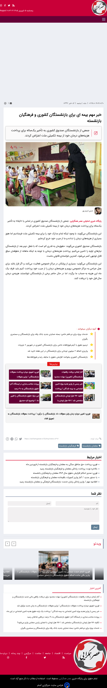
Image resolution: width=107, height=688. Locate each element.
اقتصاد (57, 653)
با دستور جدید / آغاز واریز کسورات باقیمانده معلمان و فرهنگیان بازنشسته (64, 477)
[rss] (13, 6)
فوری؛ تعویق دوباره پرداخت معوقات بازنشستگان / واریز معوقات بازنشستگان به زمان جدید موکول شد (24, 375)
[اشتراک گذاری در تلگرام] (11, 439)
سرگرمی (27, 653)
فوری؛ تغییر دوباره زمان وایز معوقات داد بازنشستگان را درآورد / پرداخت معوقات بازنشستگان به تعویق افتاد (49, 416)
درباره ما (4, 653)
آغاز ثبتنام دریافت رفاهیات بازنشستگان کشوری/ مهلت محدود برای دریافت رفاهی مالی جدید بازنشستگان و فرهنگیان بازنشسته (68, 375)
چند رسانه (15, 653)
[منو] (53, 19)
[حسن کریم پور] (97, 210)
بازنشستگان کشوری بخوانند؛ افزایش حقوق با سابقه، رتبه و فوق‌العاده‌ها (57, 357)
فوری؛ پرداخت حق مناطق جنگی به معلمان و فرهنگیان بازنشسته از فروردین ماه (61, 464)
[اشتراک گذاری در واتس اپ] (16, 439)
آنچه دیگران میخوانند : (86, 329)
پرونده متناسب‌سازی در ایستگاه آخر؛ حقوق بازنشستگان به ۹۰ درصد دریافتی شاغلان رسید (24, 387)
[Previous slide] (14, 544)
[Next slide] (7, 544)
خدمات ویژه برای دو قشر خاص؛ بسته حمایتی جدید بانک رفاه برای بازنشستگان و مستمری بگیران (49, 337)
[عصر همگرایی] (99, 7)
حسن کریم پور (87, 211)
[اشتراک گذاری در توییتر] (20, 439)
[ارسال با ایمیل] (11, 103)
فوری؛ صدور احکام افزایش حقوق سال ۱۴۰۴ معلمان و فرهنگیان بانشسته (65, 473)
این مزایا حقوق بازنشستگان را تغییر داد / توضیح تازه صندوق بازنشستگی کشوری (25, 399)
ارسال (95, 527)
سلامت (38, 653)
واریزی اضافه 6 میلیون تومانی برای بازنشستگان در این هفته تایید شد (58, 351)
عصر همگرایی (64, 678)
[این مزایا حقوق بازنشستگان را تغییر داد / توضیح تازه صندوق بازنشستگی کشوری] (46, 398)
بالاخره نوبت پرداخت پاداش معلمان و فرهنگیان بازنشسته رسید (68, 469)
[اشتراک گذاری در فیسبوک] (7, 439)
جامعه (47, 653)
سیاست (67, 653)
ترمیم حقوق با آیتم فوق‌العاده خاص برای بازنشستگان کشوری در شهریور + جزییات (53, 345)
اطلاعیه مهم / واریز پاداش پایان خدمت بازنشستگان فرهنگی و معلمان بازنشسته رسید (58, 482)
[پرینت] (5, 103)
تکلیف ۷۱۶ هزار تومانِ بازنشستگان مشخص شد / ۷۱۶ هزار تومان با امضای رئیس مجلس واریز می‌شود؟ (68, 399)
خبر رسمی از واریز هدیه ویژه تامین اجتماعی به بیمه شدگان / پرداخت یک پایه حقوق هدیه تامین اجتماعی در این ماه (68, 387)
